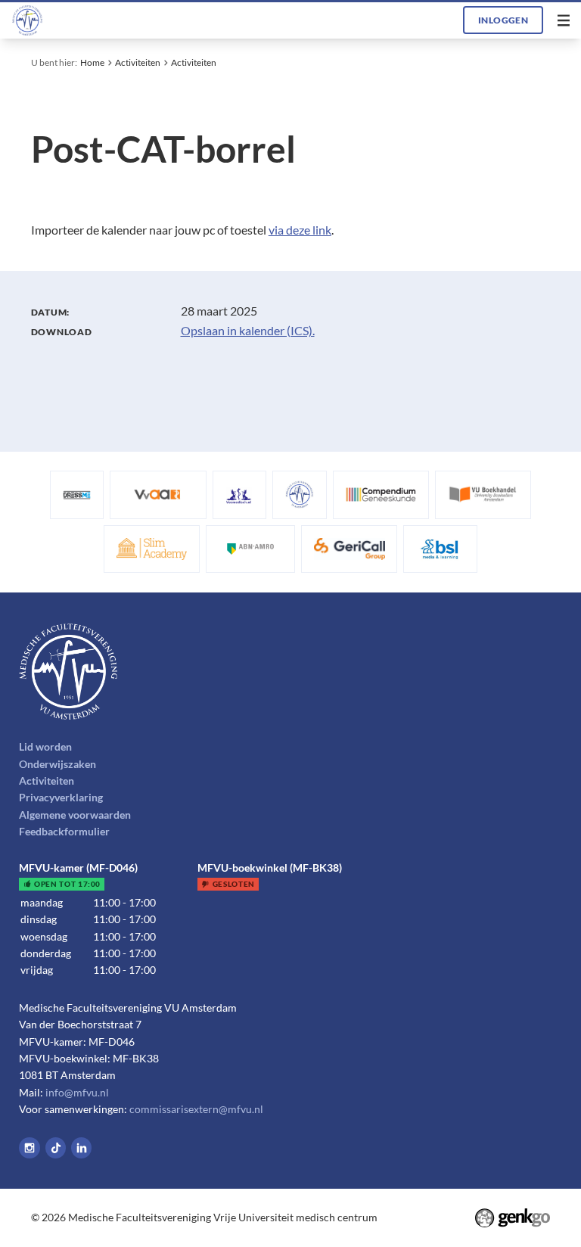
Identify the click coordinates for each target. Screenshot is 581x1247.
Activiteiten (137, 62)
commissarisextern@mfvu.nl (196, 1108)
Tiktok (56, 1147)
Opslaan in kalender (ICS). (248, 330)
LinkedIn (81, 1147)
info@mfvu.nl (77, 1092)
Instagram (29, 1147)
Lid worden (45, 746)
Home (92, 62)
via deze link (300, 229)
